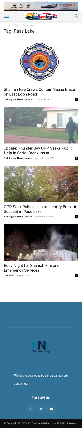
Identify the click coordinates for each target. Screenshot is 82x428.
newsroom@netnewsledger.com (48, 383)
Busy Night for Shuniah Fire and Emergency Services (31, 268)
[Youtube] (51, 409)
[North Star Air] (41, 6)
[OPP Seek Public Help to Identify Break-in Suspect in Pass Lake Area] (41, 184)
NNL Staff (9, 275)
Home (7, 25)
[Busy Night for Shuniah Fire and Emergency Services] (41, 242)
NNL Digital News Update (18, 99)
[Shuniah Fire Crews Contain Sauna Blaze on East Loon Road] (41, 61)
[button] (6, 16)
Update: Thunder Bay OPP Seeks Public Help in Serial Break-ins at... (38, 150)
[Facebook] (31, 409)
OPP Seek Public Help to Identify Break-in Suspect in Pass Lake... (40, 209)
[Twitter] (41, 409)
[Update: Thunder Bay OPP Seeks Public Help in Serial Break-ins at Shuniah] (41, 125)
